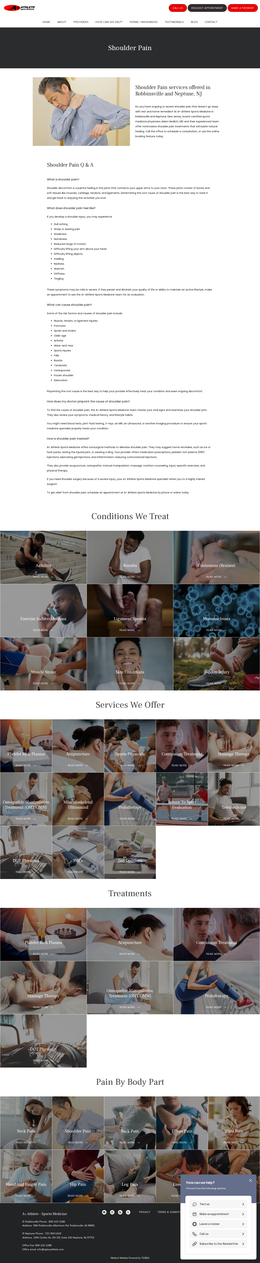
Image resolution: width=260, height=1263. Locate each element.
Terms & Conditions (171, 1212)
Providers (81, 22)
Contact (211, 22)
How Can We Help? (109, 22)
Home (46, 22)
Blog (194, 22)
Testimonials (174, 22)
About (62, 22)
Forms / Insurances (144, 22)
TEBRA (145, 1258)
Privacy (144, 1212)
